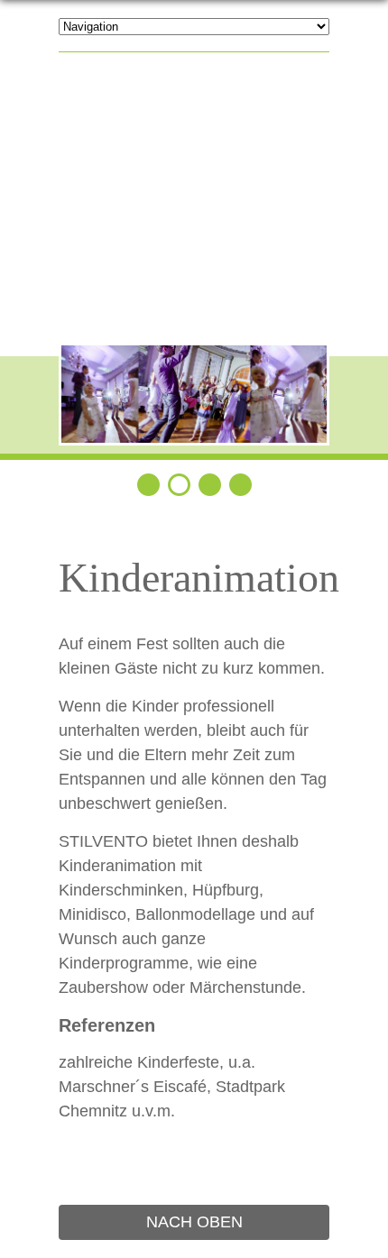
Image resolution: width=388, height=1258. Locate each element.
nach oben (194, 1222)
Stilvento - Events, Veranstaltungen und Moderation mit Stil (194, 198)
